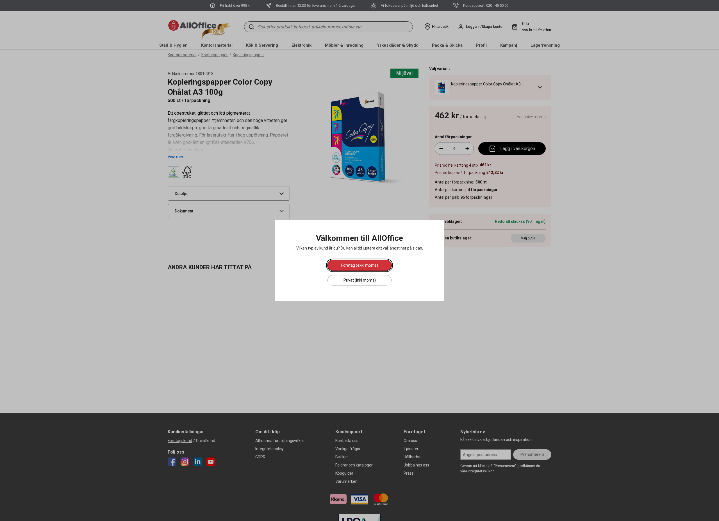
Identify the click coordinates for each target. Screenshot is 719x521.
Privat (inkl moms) (359, 280)
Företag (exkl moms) (359, 265)
